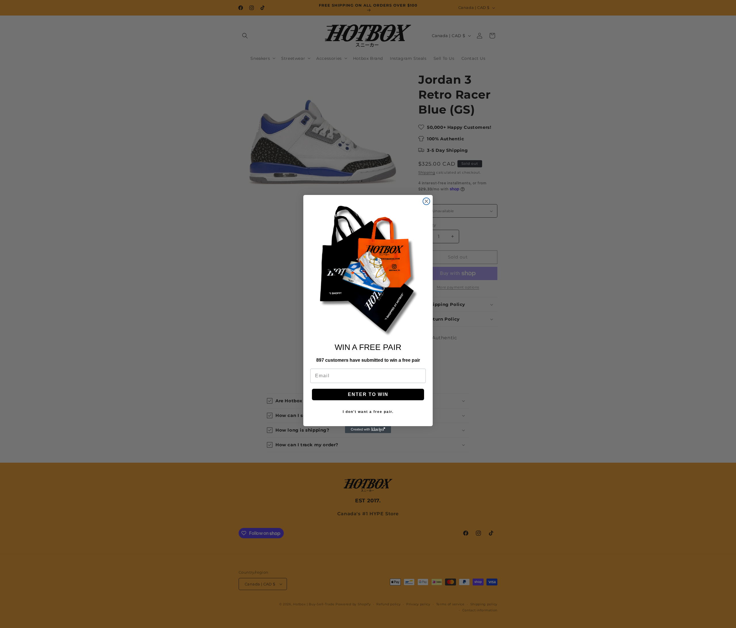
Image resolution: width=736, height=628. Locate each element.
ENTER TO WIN (368, 394)
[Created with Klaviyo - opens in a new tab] (368, 429)
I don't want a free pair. (368, 412)
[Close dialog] (426, 201)
